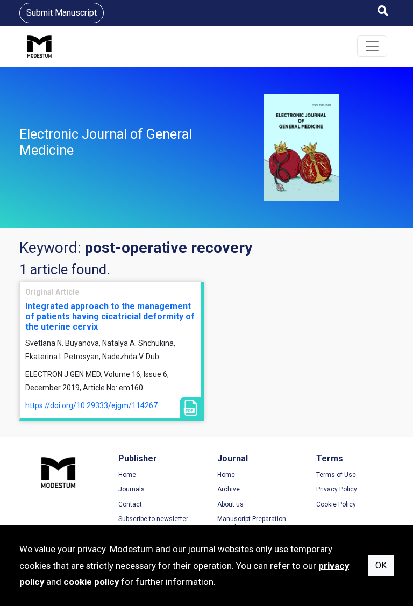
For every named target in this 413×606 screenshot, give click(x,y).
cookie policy (91, 581)
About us (230, 504)
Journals (131, 489)
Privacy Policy (336, 489)
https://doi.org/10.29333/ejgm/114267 (91, 405)
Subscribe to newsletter (153, 519)
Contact (130, 504)
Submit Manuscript (61, 13)
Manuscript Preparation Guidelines (251, 523)
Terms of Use (336, 475)
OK (381, 565)
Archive (228, 489)
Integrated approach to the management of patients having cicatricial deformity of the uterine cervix (110, 316)
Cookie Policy (336, 504)
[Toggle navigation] (372, 46)
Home (127, 475)
